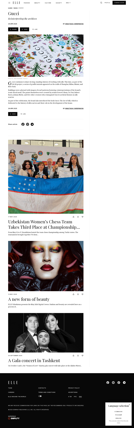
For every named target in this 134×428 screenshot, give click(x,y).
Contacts (42, 388)
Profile (107, 2)
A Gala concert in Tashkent (34, 360)
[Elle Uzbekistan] (16, 3)
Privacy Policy (74, 388)
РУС (75, 396)
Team (10, 388)
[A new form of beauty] (45, 266)
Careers (11, 392)
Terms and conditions (46, 392)
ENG (80, 396)
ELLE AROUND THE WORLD (17, 396)
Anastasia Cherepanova (74, 24)
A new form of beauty (29, 299)
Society (59, 3)
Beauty (37, 3)
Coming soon (119, 2)
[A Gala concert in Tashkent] (45, 332)
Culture (48, 3)
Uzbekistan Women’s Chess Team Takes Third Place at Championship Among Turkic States (42, 227)
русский (118, 415)
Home (10, 8)
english (118, 418)
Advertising (72, 392)
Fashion (27, 3)
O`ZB (70, 396)
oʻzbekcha (118, 411)
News (16, 8)
